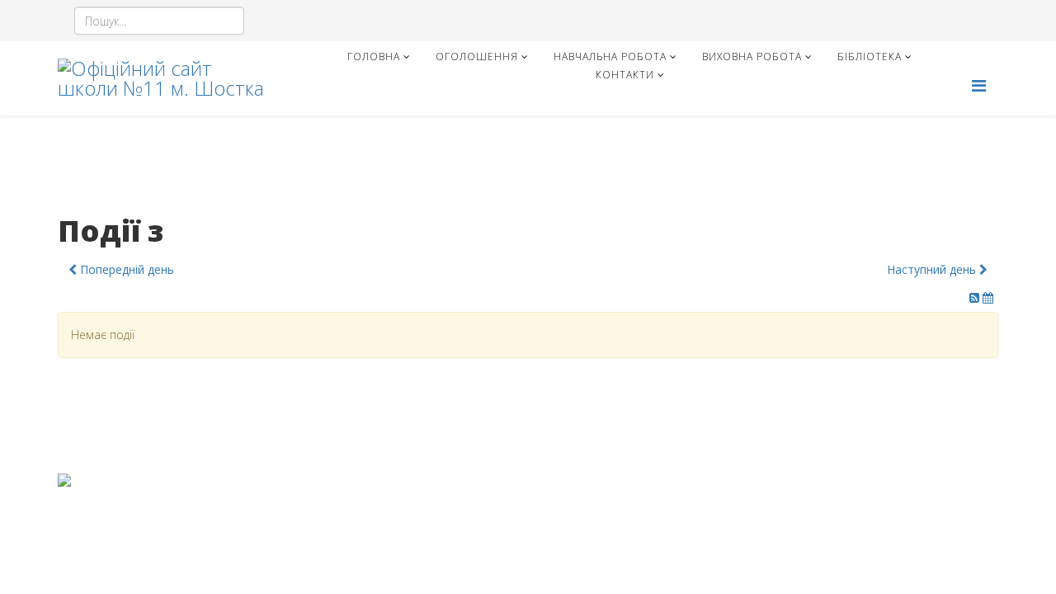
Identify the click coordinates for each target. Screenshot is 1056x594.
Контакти (625, 75)
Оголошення (477, 57)
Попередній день (125, 269)
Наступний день (933, 269)
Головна (373, 57)
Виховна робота (752, 57)
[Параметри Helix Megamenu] (979, 85)
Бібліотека (869, 57)
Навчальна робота (610, 57)
